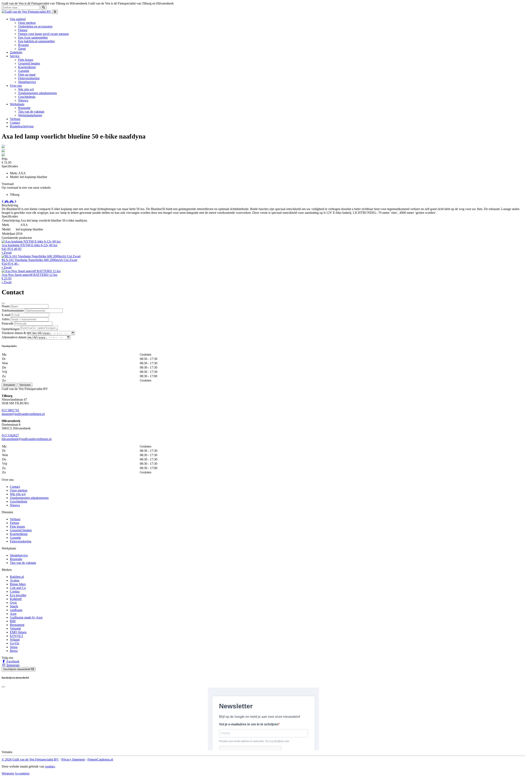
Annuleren (9, 384)
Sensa (13, 647)
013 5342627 (10, 435)
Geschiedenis (26, 96)
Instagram (12, 665)
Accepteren (22, 773)
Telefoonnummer (13, 310)
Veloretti (15, 628)
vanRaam (16, 610)
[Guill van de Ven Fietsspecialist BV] (27, 11)
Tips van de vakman (31, 111)
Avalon (14, 580)
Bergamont (17, 625)
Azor (13, 613)
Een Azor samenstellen (33, 37)
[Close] (3, 303)
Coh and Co (18, 588)
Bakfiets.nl (17, 576)
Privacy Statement (73, 759)
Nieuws (23, 100)
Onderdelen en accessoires (35, 26)
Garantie (23, 71)
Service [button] (15, 56)
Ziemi (22, 48)
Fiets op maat (26, 74)
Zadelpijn (16, 52)
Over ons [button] (16, 85)
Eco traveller (18, 595)
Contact (15, 122)
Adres (5, 319)
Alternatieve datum (14, 337)
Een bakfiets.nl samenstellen (36, 41)
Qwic (13, 602)
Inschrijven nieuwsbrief (17, 669)
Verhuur (15, 119)
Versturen (25, 384)
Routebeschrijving (22, 126)
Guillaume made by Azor (26, 617)
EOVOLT (16, 636)
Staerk (14, 606)
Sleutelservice (27, 82)
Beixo (14, 650)
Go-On (14, 643)
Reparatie (24, 108)
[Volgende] (12, 201)
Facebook (12, 661)
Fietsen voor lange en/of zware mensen (43, 34)
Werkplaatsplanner (30, 115)
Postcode (7, 323)
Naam (5, 306)
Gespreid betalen (29, 63)
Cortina (15, 591)
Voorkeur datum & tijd (16, 333)
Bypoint (23, 45)
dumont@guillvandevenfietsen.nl (23, 414)
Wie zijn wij (26, 89)
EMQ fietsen (18, 632)
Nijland (15, 639)
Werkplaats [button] (17, 104)
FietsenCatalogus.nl (100, 759)
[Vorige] (5, 201)
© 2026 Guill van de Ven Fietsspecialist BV (30, 759)
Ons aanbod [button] (18, 19)
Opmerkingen (11, 329)
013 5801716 (10, 410)
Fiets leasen (25, 59)
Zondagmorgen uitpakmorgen (37, 93)
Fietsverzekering (29, 78)
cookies (50, 766)
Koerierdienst (27, 67)
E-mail (6, 315)
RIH (13, 621)
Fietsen (22, 30)
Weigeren (8, 773)
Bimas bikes (18, 584)
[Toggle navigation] (55, 12)
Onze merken (27, 22)
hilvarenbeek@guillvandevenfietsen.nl (26, 439)
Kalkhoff (16, 599)
